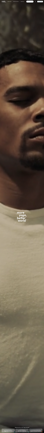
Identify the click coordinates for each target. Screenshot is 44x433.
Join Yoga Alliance (40, 1)
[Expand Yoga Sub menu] (24, 1)
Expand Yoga (22, 1)
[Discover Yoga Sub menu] (11, 1)
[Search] (32, 1)
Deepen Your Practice (16, 1)
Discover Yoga (9, 1)
